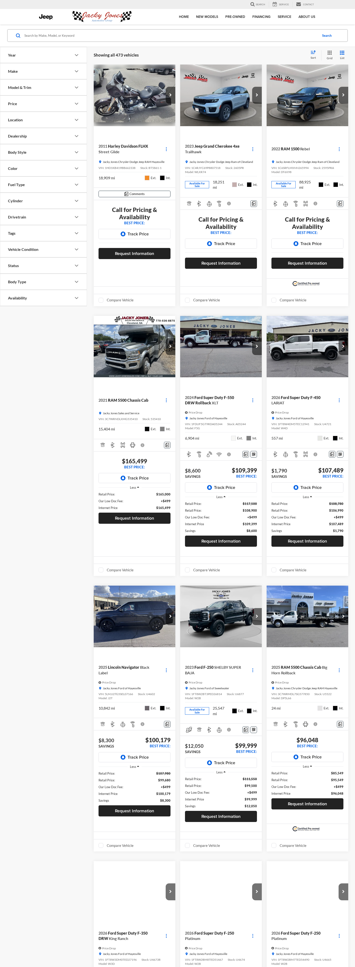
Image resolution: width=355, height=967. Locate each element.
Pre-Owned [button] (235, 16)
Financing (261, 16)
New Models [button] (207, 16)
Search (327, 35)
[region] (134, 501)
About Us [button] (306, 16)
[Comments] (253, 203)
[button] (170, 95)
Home (184, 16)
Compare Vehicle (120, 300)
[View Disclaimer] (229, 203)
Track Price (138, 234)
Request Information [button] (134, 253)
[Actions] (166, 149)
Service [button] (284, 16)
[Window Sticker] (253, 454)
